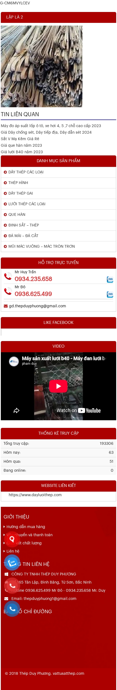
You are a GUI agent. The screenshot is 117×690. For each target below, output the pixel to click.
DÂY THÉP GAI (20, 193)
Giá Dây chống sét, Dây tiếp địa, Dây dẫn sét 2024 (46, 132)
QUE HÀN (16, 215)
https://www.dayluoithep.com (31, 495)
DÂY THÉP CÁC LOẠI (26, 172)
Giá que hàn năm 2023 (21, 146)
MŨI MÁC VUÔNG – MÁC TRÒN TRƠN (41, 247)
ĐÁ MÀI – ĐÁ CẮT (23, 236)
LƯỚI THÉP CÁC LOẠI (26, 204)
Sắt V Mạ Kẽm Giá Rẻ (20, 139)
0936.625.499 (33, 294)
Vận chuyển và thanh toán (30, 535)
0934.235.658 (33, 279)
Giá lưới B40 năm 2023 (22, 152)
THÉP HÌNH (18, 183)
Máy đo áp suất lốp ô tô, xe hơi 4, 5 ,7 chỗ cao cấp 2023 (51, 126)
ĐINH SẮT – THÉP (23, 225)
